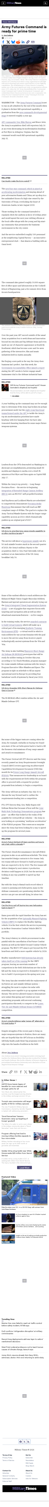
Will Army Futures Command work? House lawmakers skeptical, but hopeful (28, 386)
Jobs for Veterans (32, 1478)
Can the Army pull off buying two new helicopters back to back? (22, 906)
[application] (24, 1192)
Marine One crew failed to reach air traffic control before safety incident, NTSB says (22, 1324)
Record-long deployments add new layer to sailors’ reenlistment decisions (22, 1340)
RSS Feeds (29, 1463)
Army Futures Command (31, 103)
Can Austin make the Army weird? (16, 181)
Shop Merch (30, 1466)
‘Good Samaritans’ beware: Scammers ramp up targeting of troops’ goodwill (15, 1118)
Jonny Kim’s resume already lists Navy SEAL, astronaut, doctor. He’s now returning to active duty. (23, 1356)
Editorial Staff (7, 1481)
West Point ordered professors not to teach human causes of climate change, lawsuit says (22, 1348)
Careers (28, 1476)
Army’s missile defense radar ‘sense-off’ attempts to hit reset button (23, 1022)
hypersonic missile (30, 541)
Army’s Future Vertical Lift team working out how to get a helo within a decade (23, 843)
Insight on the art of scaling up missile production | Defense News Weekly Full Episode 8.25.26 (31, 1236)
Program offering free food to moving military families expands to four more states (16, 1136)
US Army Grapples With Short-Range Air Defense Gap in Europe (22, 689)
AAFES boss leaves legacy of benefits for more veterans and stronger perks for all (14, 1086)
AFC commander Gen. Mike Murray (17, 122)
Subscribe (29, 1457)
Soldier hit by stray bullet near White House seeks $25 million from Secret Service (17, 1153)
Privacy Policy (7, 1457)
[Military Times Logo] (14, 3)
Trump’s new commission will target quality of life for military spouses (16, 1102)
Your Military (9, 21)
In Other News (8, 1080)
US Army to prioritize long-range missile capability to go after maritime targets (23, 532)
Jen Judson (8, 35)
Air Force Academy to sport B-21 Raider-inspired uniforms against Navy (31, 1215)
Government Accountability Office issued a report (23, 368)
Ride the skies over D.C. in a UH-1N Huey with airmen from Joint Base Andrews (23, 1208)
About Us (29, 1473)
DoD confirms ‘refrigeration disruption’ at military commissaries (22, 1332)
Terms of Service (8, 1460)
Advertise (6, 1473)
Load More (25, 1167)
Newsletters (30, 1460)
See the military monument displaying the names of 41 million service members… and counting (31, 1226)
